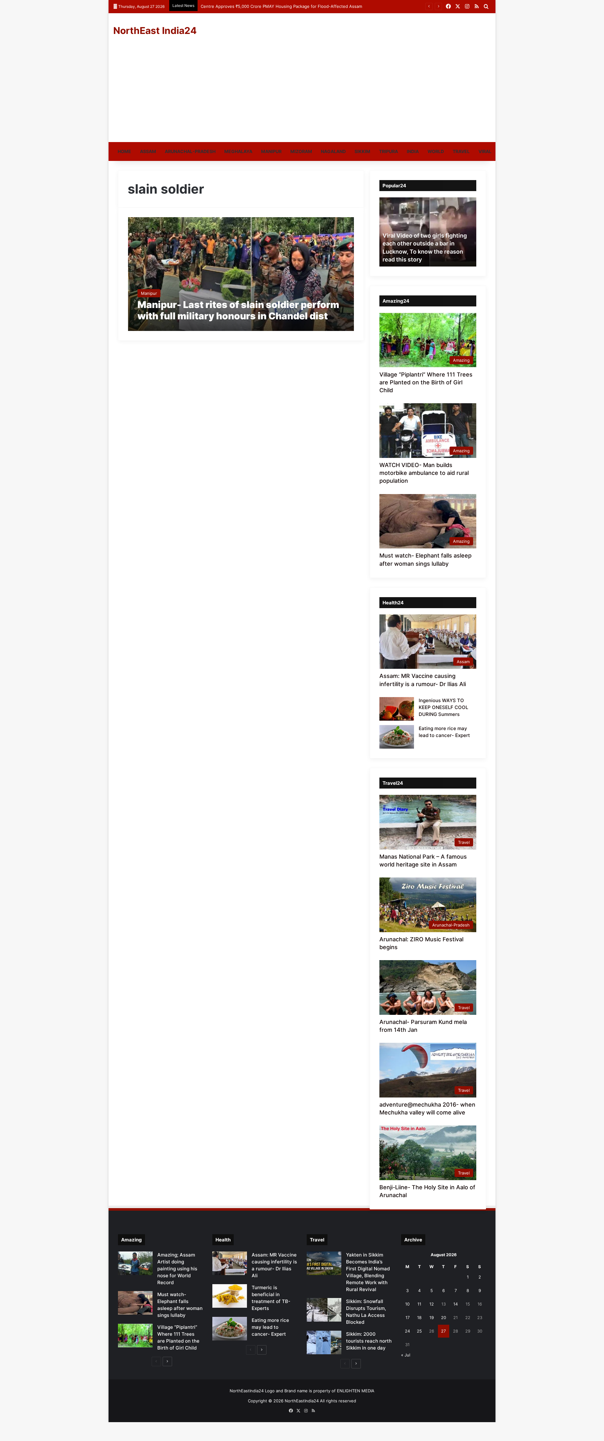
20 (443, 1317)
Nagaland (333, 151)
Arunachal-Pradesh (190, 151)
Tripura (388, 151)
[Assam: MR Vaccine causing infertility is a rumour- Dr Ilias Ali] (229, 1263)
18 (419, 1317)
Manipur (271, 151)
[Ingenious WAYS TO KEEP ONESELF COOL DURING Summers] (396, 709)
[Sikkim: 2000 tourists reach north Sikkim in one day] (324, 1342)
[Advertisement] (302, 95)
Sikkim (362, 151)
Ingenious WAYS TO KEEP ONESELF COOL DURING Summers (443, 707)
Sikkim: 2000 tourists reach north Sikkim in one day (369, 1341)
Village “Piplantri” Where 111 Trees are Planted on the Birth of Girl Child (426, 382)
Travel (461, 151)
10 (407, 1303)
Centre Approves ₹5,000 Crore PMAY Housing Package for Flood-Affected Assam (281, 6)
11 (419, 1303)
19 (431, 1317)
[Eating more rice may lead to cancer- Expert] (396, 737)
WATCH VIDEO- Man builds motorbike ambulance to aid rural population (424, 473)
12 (431, 1303)
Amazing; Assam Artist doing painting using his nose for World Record (177, 1268)
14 (455, 1303)
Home (124, 151)
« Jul (405, 1354)
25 (419, 1331)
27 (443, 1331)
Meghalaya (238, 151)
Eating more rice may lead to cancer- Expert (270, 1327)
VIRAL (484, 151)
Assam (148, 151)
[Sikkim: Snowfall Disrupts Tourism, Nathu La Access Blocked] (324, 1310)
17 (407, 1317)
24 (407, 1331)
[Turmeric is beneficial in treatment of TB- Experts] (229, 1296)
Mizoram (301, 151)
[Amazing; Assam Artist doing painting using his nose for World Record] (135, 1263)
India (413, 151)
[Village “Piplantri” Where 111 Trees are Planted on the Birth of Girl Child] (135, 1335)
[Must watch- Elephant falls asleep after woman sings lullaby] (135, 1303)
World (436, 151)
